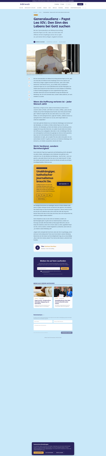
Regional (60, 7)
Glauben (39, 7)
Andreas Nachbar (50, 246)
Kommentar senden (66, 332)
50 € (50, 195)
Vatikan (67, 7)
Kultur (21, 7)
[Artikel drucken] (29, 99)
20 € (44, 195)
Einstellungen (59, 452)
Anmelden (80, 4)
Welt (50, 7)
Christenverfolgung (75, 7)
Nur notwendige (49, 452)
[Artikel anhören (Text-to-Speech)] (29, 95)
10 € (39, 195)
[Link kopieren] (29, 86)
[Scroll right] (85, 8)
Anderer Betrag (41, 198)
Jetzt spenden (71, 0)
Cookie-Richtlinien (48, 448)
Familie (45, 7)
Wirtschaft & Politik (30, 7)
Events (63, 4)
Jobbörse (57, 4)
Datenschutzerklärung (38, 448)
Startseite (35, 12)
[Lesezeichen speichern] (29, 92)
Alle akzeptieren (39, 452)
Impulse (55, 7)
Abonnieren (65, 268)
